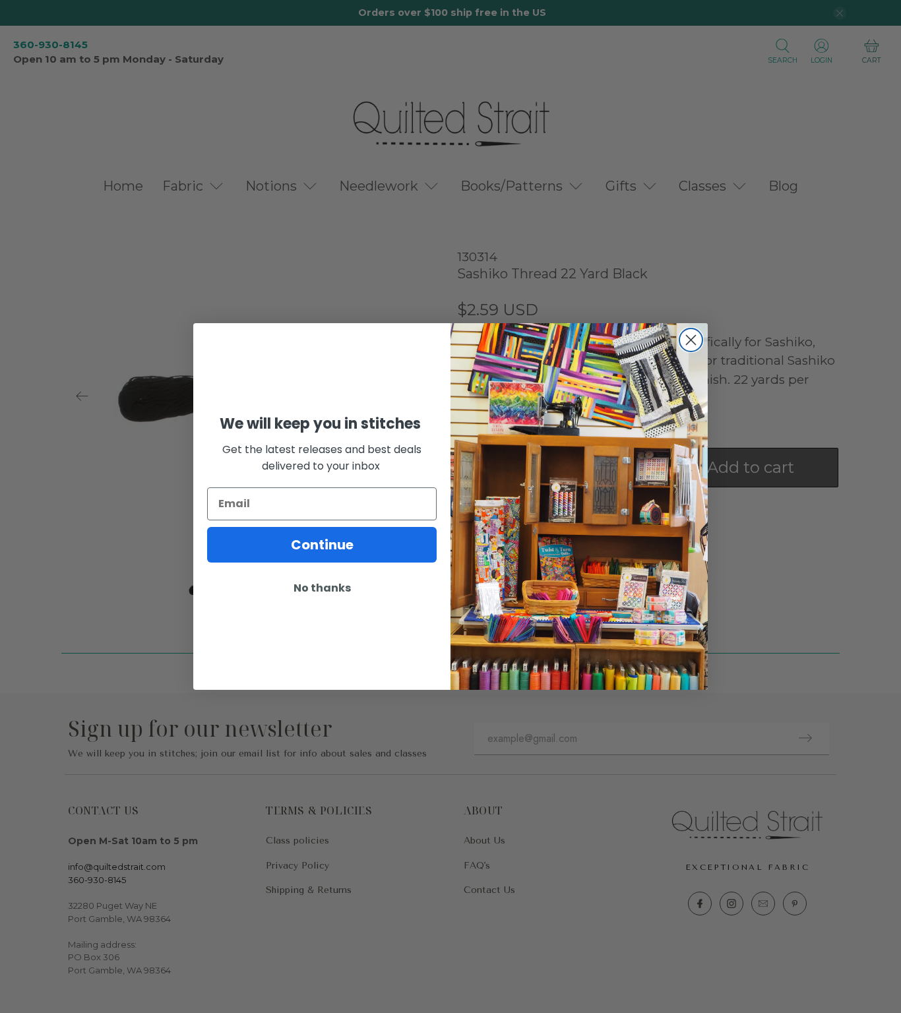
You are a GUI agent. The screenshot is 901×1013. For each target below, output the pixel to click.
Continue (322, 545)
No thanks (322, 588)
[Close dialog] (690, 340)
